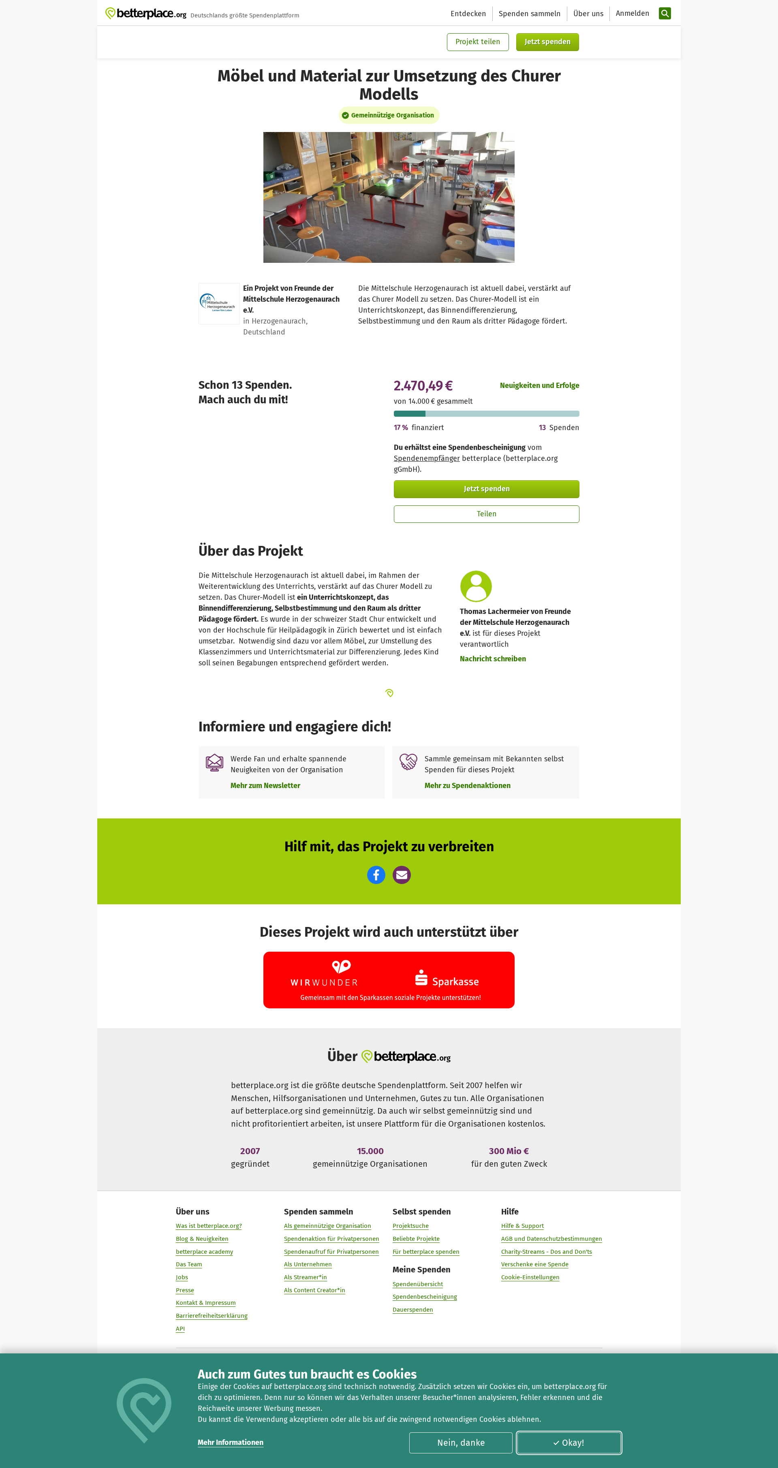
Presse (185, 1290)
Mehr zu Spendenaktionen (468, 785)
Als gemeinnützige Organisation (327, 1225)
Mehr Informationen (230, 1442)
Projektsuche (411, 1225)
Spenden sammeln (530, 13)
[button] (376, 875)
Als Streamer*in (305, 1277)
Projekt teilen (477, 41)
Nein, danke (461, 1443)
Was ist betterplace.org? (209, 1225)
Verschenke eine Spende (535, 1264)
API (180, 1328)
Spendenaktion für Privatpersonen (331, 1238)
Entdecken (468, 13)
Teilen (487, 513)
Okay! (573, 1443)
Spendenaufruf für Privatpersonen (331, 1251)
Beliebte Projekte (416, 1238)
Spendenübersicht (418, 1284)
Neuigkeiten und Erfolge (539, 385)
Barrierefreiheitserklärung (212, 1315)
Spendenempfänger (427, 458)
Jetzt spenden (548, 41)
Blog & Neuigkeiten (202, 1238)
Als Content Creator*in (314, 1290)
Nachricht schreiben (493, 658)
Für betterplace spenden (426, 1251)
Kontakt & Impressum (206, 1302)
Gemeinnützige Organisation (392, 115)
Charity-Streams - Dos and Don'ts (546, 1251)
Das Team (189, 1264)
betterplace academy (204, 1251)
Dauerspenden (413, 1309)
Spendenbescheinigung (425, 1296)
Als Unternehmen (308, 1264)
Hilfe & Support (522, 1225)
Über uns (588, 13)
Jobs (182, 1277)
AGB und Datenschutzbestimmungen (551, 1238)
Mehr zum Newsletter (265, 785)
